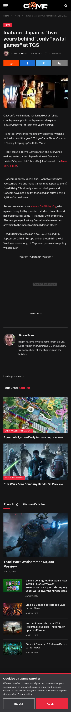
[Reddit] (11, 63)
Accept (52, 703)
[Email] (60, 63)
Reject (19, 703)
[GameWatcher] (35, 5)
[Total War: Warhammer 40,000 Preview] (35, 535)
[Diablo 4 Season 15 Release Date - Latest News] (12, 648)
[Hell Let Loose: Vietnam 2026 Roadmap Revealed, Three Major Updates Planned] (12, 628)
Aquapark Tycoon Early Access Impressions (33, 437)
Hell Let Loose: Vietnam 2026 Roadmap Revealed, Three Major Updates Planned (45, 627)
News (7, 25)
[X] (43, 63)
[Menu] (5, 5)
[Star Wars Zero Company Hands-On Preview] (35, 461)
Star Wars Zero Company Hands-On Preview (33, 484)
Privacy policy (24, 694)
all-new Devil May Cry (43, 206)
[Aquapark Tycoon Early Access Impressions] (35, 415)
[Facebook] (27, 63)
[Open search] (66, 5)
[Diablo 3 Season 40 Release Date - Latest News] (12, 609)
